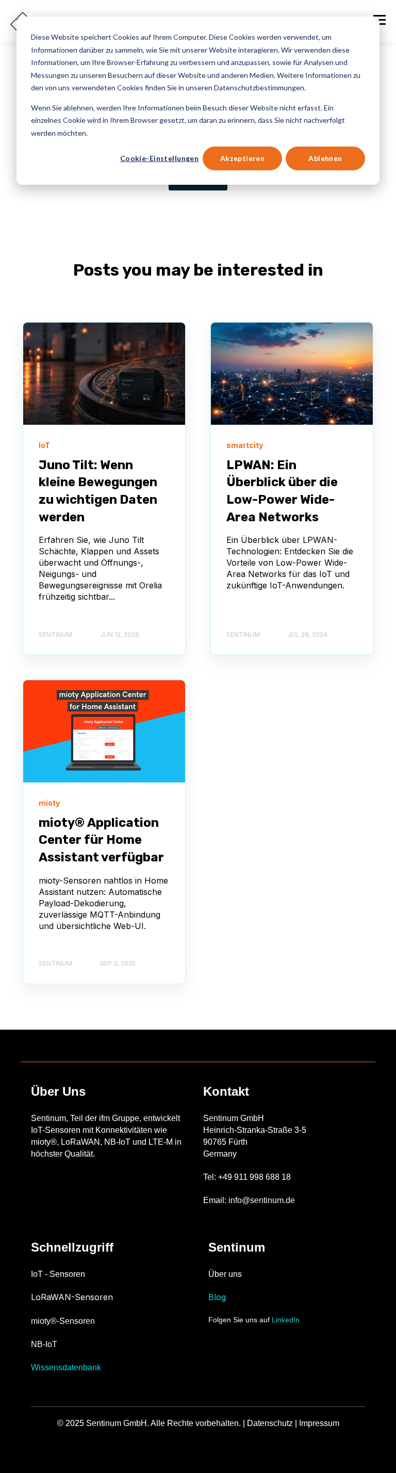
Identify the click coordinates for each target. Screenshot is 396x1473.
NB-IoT (44, 1344)
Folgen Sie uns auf (254, 1320)
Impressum (319, 1423)
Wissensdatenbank (66, 1367)
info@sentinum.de (261, 1200)
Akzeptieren (242, 158)
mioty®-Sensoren (63, 1321)
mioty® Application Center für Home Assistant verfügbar (101, 839)
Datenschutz (270, 1423)
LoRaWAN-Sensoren (72, 1297)
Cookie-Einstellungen (159, 158)
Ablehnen (325, 158)
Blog (217, 1297)
